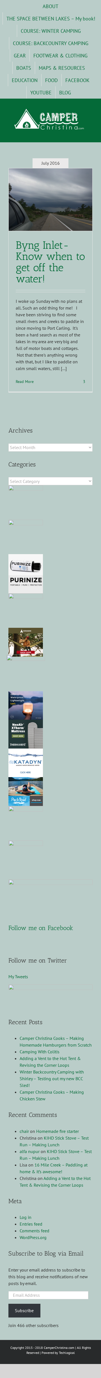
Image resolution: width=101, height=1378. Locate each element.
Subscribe (24, 1310)
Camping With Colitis (39, 1051)
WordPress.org (33, 1237)
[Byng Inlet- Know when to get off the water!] (50, 199)
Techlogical (67, 1353)
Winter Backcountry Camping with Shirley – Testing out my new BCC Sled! (52, 1078)
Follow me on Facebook (40, 928)
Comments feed (34, 1230)
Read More (25, 381)
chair (24, 1131)
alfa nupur (30, 1151)
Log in (25, 1217)
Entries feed (31, 1224)
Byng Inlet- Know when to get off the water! (50, 262)
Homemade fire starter (57, 1131)
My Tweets (18, 976)
